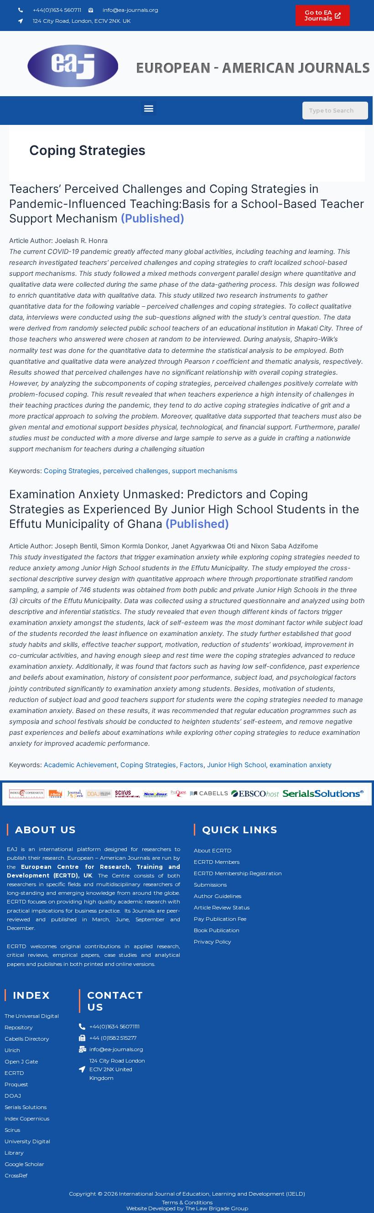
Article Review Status (221, 907)
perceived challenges (135, 471)
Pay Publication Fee (220, 918)
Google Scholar (24, 1164)
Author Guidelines (217, 896)
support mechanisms (205, 471)
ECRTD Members (216, 861)
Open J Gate (21, 1061)
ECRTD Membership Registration (238, 873)
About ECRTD (213, 850)
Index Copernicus (27, 1118)
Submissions (210, 884)
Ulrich (12, 1050)
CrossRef (16, 1175)
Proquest (16, 1084)
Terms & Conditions (187, 1202)
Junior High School (236, 765)
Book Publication (216, 930)
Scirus (12, 1129)
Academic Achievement (80, 765)
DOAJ (13, 1095)
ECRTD (14, 1072)
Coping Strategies (71, 471)
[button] (148, 108)
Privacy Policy (212, 941)
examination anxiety (301, 765)
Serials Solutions (26, 1107)
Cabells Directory (27, 1038)
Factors (191, 765)
